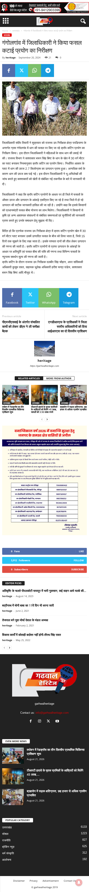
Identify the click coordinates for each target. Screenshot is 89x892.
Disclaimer (19, 880)
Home (5, 30)
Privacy (34, 880)
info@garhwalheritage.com (52, 712)
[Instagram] (40, 721)
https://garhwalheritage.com (44, 366)
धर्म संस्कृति (8, 853)
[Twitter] (21, 70)
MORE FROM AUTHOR (58, 378)
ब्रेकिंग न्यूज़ (8, 846)
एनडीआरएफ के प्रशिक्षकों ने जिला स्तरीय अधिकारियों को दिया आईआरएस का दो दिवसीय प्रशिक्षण (67, 326)
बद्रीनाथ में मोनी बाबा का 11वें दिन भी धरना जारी (28, 605)
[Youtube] (58, 721)
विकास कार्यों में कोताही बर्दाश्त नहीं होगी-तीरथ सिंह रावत (31, 635)
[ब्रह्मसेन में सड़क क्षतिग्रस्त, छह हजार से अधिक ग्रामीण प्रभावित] (73, 395)
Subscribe (77, 569)
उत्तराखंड (15, 30)
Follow (79, 560)
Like (81, 551)
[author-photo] (44, 348)
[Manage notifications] (78, 882)
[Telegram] (47, 70)
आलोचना (6, 859)
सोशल (5, 834)
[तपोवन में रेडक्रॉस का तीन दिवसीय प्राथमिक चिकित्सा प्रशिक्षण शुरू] (15, 395)
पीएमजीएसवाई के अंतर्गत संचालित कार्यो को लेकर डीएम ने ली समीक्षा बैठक (21, 326)
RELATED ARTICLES (29, 378)
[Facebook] (8, 70)
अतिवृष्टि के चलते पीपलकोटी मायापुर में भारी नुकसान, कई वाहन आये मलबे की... (44, 591)
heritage (11, 57)
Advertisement (51, 880)
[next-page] (47, 419)
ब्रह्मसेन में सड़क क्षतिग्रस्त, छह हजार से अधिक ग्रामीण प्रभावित (73, 408)
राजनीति (6, 840)
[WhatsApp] (34, 70)
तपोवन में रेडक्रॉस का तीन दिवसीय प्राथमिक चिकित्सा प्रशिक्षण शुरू (13, 409)
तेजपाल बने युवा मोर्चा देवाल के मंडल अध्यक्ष (25, 620)
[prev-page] (42, 419)
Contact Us (70, 880)
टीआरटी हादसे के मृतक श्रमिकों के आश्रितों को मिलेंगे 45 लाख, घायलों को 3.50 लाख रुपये (44, 409)
